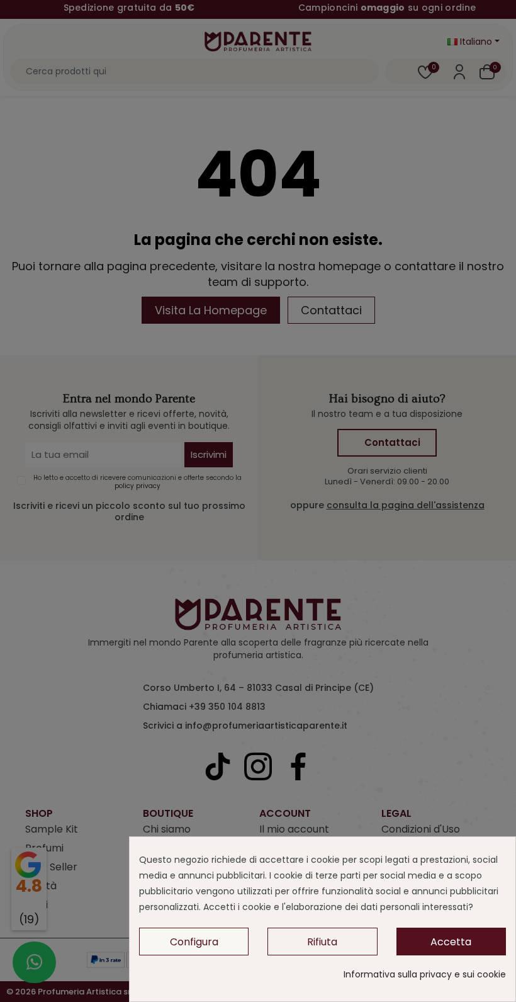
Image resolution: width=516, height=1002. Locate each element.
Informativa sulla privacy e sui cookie (425, 974)
